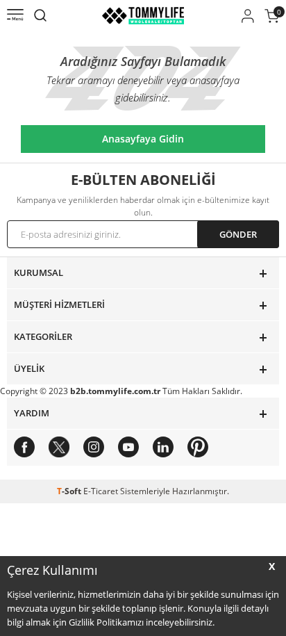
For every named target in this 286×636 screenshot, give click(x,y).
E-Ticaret (100, 491)
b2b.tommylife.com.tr (115, 391)
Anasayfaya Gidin (143, 138)
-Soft (70, 491)
